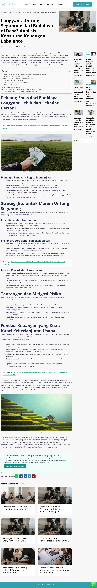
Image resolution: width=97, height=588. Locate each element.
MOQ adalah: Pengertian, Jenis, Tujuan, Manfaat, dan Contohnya (91, 95)
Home (26, 4)
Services (60, 4)
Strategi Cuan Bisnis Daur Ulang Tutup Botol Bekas (15, 539)
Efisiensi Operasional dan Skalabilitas (18, 82)
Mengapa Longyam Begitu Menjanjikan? (17, 76)
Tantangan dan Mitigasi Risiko (13, 87)
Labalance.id (12, 437)
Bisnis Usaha (20, 46)
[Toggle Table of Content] (67, 71)
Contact (50, 4)
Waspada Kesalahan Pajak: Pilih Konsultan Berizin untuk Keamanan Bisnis (90, 126)
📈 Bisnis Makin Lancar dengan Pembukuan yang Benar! (22, 91)
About (34, 4)
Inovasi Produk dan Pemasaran (16, 85)
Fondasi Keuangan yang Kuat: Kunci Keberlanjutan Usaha (22, 89)
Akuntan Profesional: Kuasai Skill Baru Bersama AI (79, 122)
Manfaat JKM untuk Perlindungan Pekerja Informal (54, 539)
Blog (41, 4)
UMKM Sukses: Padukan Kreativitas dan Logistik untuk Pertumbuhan (54, 570)
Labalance (5, 53)
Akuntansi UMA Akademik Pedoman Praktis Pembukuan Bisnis (79, 66)
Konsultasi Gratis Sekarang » (15, 466)
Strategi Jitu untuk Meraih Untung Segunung (18, 78)
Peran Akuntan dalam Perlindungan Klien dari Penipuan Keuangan (51, 509)
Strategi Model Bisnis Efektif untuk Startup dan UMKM (17, 507)
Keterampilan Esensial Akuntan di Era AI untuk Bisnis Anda (79, 93)
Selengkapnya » (78, 75)
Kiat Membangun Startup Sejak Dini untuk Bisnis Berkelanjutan (15, 570)
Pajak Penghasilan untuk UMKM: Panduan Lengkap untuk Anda (91, 66)
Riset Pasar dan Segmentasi (14, 80)
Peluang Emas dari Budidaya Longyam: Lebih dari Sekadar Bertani (25, 74)
